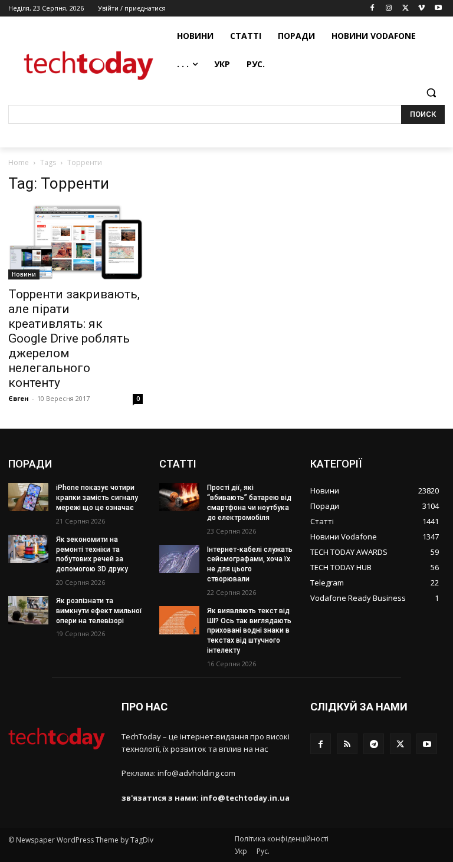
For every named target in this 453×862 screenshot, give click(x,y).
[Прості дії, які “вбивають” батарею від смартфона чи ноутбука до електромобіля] (179, 497)
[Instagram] (389, 8)
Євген (18, 398)
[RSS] (347, 743)
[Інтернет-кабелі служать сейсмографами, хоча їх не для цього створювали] (179, 559)
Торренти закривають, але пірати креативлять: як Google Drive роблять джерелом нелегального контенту (74, 338)
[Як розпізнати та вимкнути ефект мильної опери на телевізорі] (28, 610)
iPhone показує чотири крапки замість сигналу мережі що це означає (97, 497)
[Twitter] (405, 8)
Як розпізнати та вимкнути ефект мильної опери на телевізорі (99, 611)
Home (18, 162)
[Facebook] (372, 8)
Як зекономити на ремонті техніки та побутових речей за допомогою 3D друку (92, 554)
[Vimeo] (421, 8)
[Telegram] (373, 743)
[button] (431, 93)
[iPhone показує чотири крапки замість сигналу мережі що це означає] (28, 497)
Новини (24, 274)
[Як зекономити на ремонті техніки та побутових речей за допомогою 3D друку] (28, 549)
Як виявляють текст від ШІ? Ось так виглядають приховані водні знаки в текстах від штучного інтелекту (249, 630)
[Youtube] (438, 8)
